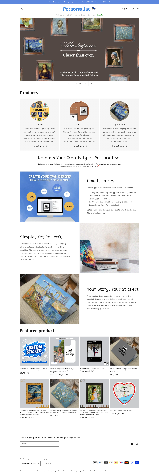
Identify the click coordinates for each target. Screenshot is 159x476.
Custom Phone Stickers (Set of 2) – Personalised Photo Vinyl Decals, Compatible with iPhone (63, 370)
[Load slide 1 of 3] (73, 83)
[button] (22, 9)
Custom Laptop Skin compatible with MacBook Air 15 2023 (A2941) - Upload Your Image (123, 370)
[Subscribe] (56, 444)
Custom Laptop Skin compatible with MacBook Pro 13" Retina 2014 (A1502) (63, 411)
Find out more (38, 146)
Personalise (29, 471)
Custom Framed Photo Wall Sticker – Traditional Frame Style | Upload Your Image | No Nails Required (94, 412)
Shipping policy (76, 471)
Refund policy (40, 471)
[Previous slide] (68, 83)
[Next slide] (85, 83)
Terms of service (63, 471)
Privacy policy (51, 471)
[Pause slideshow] (90, 83)
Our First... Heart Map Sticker (121, 410)
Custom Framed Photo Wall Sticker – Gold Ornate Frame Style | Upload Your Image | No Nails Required (34, 412)
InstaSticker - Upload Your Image (92, 368)
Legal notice (103, 471)
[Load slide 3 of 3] (80, 83)
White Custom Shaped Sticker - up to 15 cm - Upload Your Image (33, 369)
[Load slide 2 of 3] (76, 83)
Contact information (90, 471)
